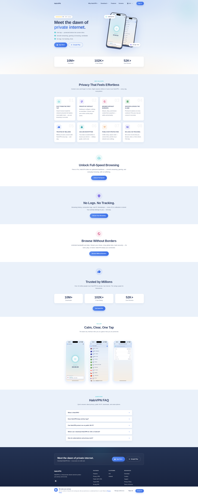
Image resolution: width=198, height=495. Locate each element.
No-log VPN (96, 484)
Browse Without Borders (99, 253)
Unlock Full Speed (99, 177)
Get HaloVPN (99, 308)
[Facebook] (55, 481)
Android (111, 476)
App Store (62, 44)
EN (130, 3)
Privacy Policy (128, 481)
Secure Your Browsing (99, 215)
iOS (110, 473)
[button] (75, 361)
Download (126, 473)
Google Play (76, 44)
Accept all (139, 490)
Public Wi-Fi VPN (97, 479)
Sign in (140, 3)
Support (126, 479)
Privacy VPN (96, 476)
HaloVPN (57, 3)
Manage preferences (119, 490)
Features (113, 3)
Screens (121, 3)
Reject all (131, 490)
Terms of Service (128, 484)
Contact (126, 476)
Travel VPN (96, 481)
